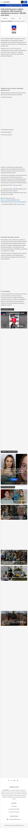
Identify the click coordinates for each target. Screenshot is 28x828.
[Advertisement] (14, 72)
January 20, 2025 (21, 204)
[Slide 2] (7, 482)
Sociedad (13, 18)
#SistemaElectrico (5, 202)
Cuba (20, 18)
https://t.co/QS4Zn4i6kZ (7, 200)
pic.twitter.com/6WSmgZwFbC (18, 202)
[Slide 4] (11, 482)
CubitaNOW (6, 2)
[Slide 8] (18, 482)
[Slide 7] (16, 482)
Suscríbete (14, 806)
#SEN (18, 200)
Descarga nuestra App (14, 809)
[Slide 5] (13, 482)
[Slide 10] (22, 482)
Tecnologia (4, 18)
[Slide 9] (20, 482)
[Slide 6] (15, 482)
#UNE (14, 200)
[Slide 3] (9, 482)
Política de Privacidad (14, 812)
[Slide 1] (5, 482)
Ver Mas (14, 479)
